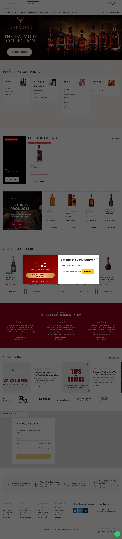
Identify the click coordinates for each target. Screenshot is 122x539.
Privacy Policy (76, 271)
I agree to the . (72, 271)
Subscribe (88, 271)
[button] (117, 534)
